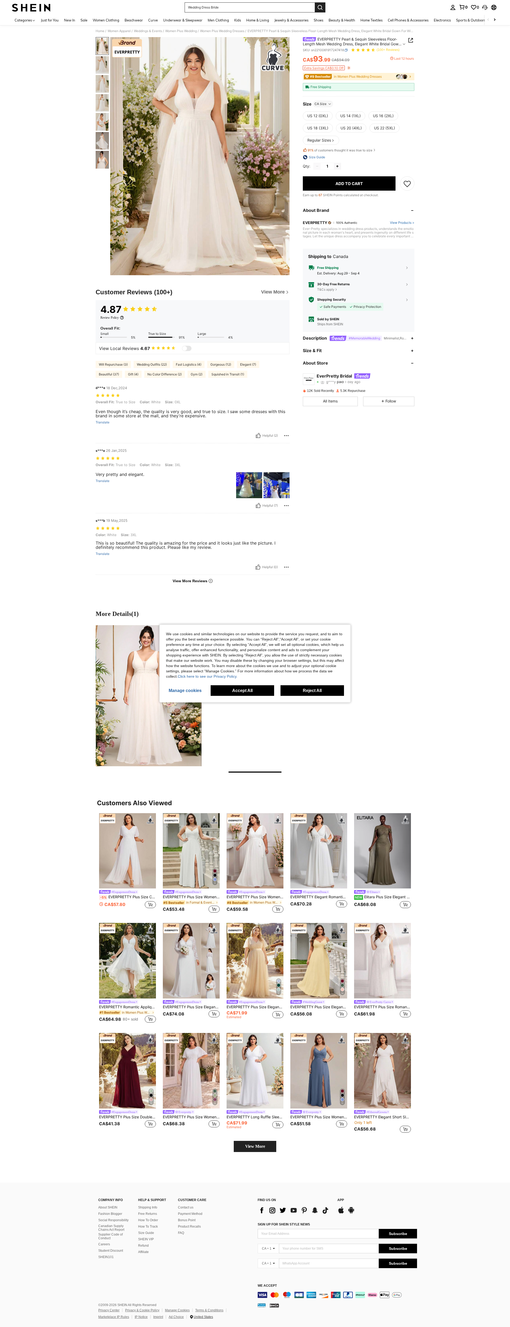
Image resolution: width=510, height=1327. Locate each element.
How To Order (148, 1220)
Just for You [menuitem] (50, 20)
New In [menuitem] (69, 20)
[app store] (341, 1213)
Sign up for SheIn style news (284, 1224)
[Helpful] (258, 435)
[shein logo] (31, 7)
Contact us (185, 1207)
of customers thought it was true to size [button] (340, 150)
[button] (485, 7)
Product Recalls (189, 1226)
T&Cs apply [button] (325, 289)
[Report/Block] (286, 435)
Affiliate (143, 1252)
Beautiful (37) (109, 374)
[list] (295, 1210)
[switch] (187, 348)
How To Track (148, 1226)
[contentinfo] (337, 1295)
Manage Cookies (177, 1310)
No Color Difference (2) (164, 374)
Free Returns (147, 1214)
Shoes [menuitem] (318, 20)
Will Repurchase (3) (113, 364)
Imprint (158, 1317)
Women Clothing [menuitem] (106, 20)
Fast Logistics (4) (188, 364)
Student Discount (110, 1250)
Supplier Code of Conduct (110, 1236)
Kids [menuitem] (237, 20)
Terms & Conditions (209, 1310)
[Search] (320, 7)
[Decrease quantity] (317, 166)
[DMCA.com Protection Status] (274, 1305)
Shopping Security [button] (331, 299)
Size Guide (146, 1233)
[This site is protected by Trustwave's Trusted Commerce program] (262, 1305)
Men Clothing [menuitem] (218, 20)
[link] (463, 7)
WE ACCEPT (267, 1285)
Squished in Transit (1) (227, 374)
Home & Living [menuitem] (257, 20)
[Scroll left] (488, 20)
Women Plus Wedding (181, 31)
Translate (102, 422)
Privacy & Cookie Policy (142, 1310)
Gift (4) (133, 374)
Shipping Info (147, 1207)
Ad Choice (176, 1317)
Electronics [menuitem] (442, 20)
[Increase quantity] (337, 166)
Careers (104, 1244)
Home (100, 31)
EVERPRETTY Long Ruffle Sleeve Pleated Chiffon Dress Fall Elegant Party (255, 1117)
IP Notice (141, 1317)
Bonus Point (187, 1220)
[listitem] (127, 864)
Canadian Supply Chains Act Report (111, 1228)
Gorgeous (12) (220, 364)
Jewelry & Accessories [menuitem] (291, 20)
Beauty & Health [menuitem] (342, 20)
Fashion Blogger (110, 1214)
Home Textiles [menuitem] (371, 20)
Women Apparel (119, 31)
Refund (143, 1245)
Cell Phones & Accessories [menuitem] (408, 20)
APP (340, 1200)
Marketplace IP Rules (113, 1317)
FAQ (181, 1233)
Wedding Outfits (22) (152, 364)
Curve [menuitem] (153, 20)
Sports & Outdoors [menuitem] (471, 20)
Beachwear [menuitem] (134, 20)
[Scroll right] (494, 20)
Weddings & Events (148, 31)
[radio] (318, 115)
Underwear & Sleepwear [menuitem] (182, 20)
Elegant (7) (248, 364)
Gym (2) (196, 374)
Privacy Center (109, 1310)
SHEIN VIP (146, 1239)
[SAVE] (407, 183)
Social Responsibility (113, 1220)
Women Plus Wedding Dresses (222, 31)
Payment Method (190, 1214)
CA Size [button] (320, 104)
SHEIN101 (106, 1257)
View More (255, 1146)
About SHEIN (107, 1207)
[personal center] (453, 7)
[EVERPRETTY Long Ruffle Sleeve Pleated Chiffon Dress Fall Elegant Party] (255, 1071)
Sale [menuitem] (83, 20)
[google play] (351, 1213)
